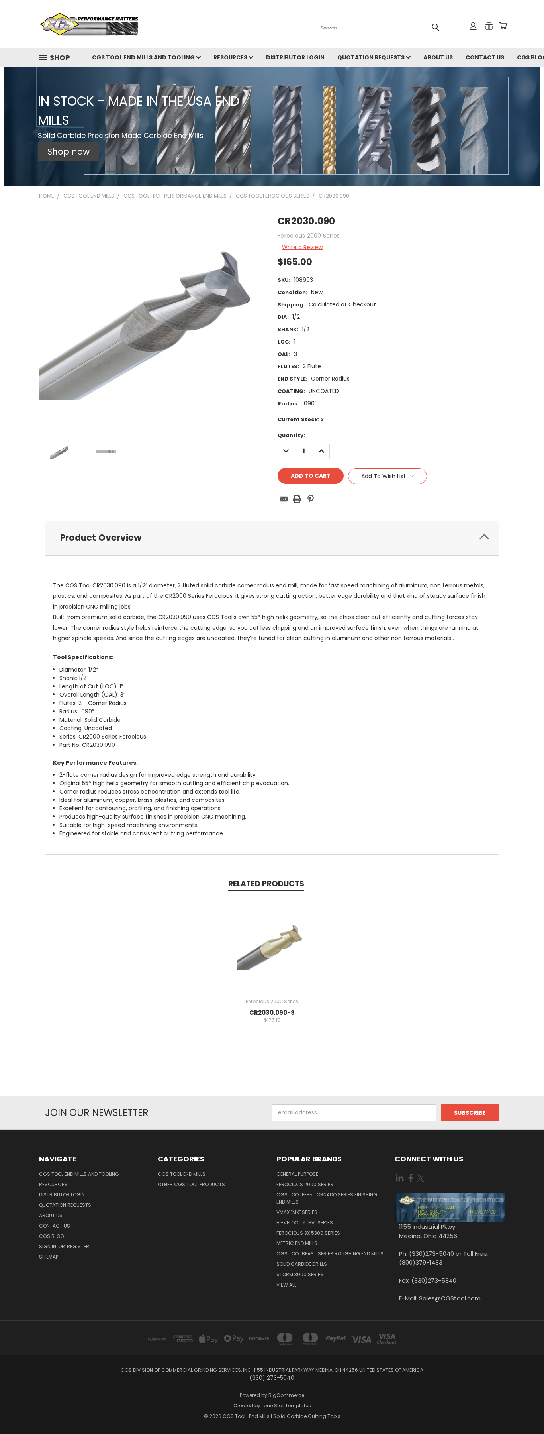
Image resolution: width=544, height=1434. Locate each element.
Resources (231, 57)
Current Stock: (301, 419)
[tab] (272, 538)
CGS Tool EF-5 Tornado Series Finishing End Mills (326, 1198)
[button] (68, 151)
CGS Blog (51, 1236)
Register (78, 1246)
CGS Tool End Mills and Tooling (144, 57)
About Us (438, 57)
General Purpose (297, 1174)
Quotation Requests (371, 57)
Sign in (48, 1246)
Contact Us (485, 57)
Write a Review (302, 247)
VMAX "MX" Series (296, 1212)
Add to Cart (272, 951)
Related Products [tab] (266, 883)
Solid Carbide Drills (301, 1264)
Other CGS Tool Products (191, 1184)
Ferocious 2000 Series (304, 1184)
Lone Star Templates (286, 1405)
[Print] (297, 499)
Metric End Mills (296, 1243)
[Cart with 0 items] (503, 26)
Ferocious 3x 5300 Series (308, 1233)
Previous (523, 1409)
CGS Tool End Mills (181, 1174)
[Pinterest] (311, 499)
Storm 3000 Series (299, 1274)
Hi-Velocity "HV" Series (304, 1222)
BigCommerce (286, 1395)
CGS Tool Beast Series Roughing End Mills (330, 1253)
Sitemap (48, 1256)
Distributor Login (295, 57)
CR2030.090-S (272, 1012)
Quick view (272, 936)
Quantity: (291, 435)
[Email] (284, 499)
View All (286, 1284)
